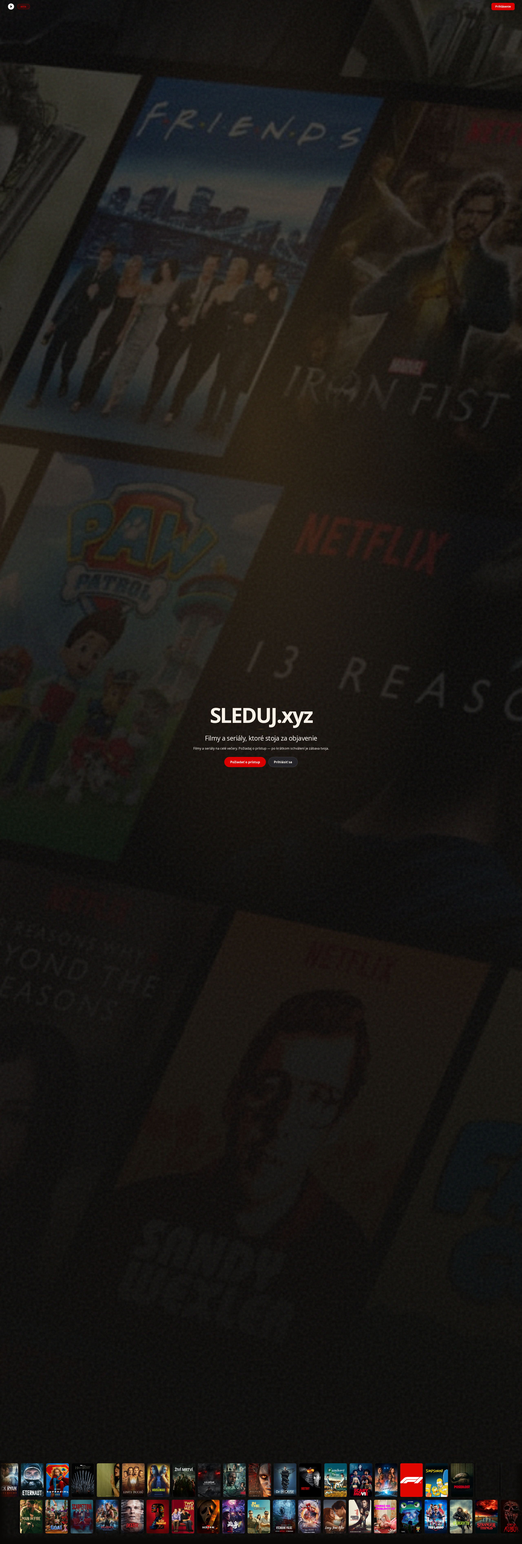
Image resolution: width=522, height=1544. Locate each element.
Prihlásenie (503, 6)
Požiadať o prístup (245, 762)
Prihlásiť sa (283, 762)
